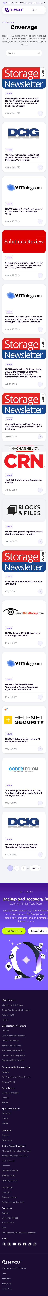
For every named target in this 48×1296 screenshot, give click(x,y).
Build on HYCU (8, 1015)
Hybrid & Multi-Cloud (11, 1045)
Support (5, 1213)
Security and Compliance (13, 1055)
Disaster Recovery (10, 1040)
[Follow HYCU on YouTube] (14, 1244)
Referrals (6, 1165)
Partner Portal (8, 1175)
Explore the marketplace (13, 1202)
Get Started (7, 1187)
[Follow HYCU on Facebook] (19, 1244)
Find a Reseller (8, 1161)
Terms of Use (6, 1284)
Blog (4, 1227)
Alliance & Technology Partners (16, 1151)
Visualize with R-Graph (12, 1005)
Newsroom (9, 22)
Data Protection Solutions (14, 1026)
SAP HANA (6, 1113)
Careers (5, 1135)
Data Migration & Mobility (13, 1035)
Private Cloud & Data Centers (16, 1067)
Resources (7, 1208)
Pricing (5, 1020)
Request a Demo (9, 1197)
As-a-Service (8, 1088)
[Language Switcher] (34, 10)
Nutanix (5, 1072)
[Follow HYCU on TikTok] (35, 1244)
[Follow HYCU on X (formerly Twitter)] (4, 1244)
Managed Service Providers (14, 1156)
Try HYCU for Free (14, 931)
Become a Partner (10, 1170)
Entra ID (5, 1097)
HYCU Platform (9, 1000)
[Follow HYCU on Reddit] (30, 1244)
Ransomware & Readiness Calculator (19, 1232)
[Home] (14, 10)
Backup (5, 1030)
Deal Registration (10, 1180)
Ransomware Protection (13, 1050)
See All (5, 1102)
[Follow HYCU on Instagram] (25, 1244)
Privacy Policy (7, 1289)
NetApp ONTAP (8, 1082)
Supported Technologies (13, 1060)
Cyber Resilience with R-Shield (16, 1010)
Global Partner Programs (13, 1146)
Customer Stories (10, 1218)
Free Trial (6, 1192)
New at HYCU (8, 1223)
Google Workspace (10, 1092)
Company (6, 1130)
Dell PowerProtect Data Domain (16, 1077)
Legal (4, 1274)
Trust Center (6, 1279)
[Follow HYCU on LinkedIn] (9, 1244)
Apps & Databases (11, 1108)
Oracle (5, 1118)
